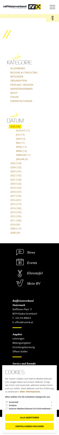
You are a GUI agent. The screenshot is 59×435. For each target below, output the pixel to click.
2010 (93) (15, 224)
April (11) (21, 147)
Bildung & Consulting (24, 72)
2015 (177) (15, 204)
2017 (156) (15, 195)
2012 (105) (15, 216)
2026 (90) (15, 126)
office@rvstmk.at (24, 322)
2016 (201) (15, 200)
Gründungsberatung (23, 347)
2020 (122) (15, 183)
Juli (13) (20, 134)
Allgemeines (17, 68)
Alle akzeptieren (29, 417)
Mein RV (33, 283)
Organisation (18, 80)
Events (32, 263)
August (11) (23, 130)
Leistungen (18, 338)
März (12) (21, 151)
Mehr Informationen (30, 391)
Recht (13, 93)
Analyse (13, 405)
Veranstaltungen (21, 101)
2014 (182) (15, 208)
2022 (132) (15, 175)
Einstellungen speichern (29, 426)
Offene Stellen (20, 351)
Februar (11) (23, 155)
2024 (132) (15, 167)
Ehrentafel (35, 273)
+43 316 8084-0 (23, 318)
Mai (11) (20, 142)
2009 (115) (15, 228)
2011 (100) (15, 220)
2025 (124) (15, 163)
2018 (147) (15, 191)
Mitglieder (16, 76)
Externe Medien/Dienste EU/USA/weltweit (29, 408)
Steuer (14, 97)
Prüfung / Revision (21, 84)
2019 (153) (15, 187)
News (31, 252)
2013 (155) (15, 212)
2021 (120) (15, 179)
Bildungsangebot (21, 342)
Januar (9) (22, 159)
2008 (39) (15, 232)
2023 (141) (15, 171)
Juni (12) (20, 138)
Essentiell (13, 402)
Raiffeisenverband (21, 88)
